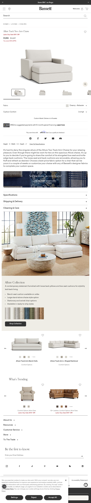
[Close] (65, 480)
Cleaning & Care (11, 208)
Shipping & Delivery (13, 202)
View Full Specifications (37, 144)
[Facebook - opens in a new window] (19, 466)
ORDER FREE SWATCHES (45, 181)
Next (88, 94)
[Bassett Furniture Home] (45, 8)
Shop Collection (15, 324)
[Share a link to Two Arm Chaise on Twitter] (45, 138)
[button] (2, 1)
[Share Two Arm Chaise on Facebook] (38, 138)
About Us (7, 420)
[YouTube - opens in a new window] (57, 466)
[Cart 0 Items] (87, 8)
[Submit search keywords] (85, 15)
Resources (8, 425)
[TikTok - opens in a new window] (32, 466)
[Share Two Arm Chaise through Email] (53, 138)
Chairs (23, 24)
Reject (34, 497)
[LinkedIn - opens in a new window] (82, 466)
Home (6, 24)
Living (14, 24)
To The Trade (9, 440)
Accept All (52, 497)
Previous (5, 348)
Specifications (10, 195)
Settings (14, 497)
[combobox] (45, 15)
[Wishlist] (85, 32)
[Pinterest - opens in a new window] (44, 466)
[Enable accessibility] (4, 487)
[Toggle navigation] (4, 8)
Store (5, 435)
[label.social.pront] (60, 138)
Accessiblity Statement (80, 480)
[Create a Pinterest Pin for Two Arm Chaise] (30, 138)
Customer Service (11, 430)
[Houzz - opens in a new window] (70, 466)
